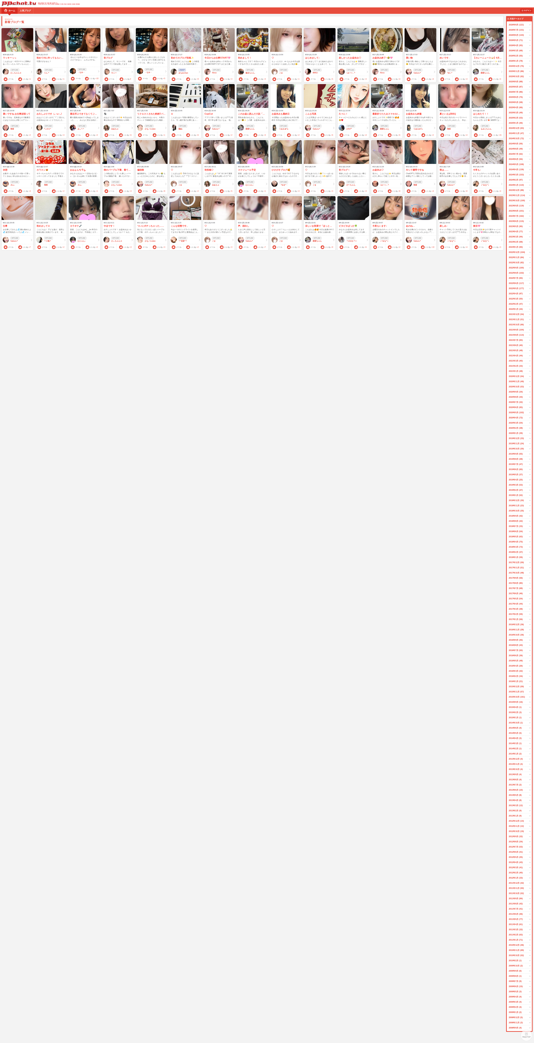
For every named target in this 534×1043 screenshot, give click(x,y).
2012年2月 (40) (516, 872)
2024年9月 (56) (516, 143)
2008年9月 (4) (515, 1028)
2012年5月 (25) (516, 857)
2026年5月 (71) (516, 40)
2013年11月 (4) (516, 764)
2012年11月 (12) (516, 826)
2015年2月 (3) (515, 712)
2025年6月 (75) (516, 97)
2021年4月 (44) (516, 355)
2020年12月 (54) (516, 376)
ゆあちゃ (115, 129)
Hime (214, 73)
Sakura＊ (417, 73)
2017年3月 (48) (516, 609)
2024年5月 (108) (516, 164)
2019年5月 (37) (516, 474)
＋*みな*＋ (485, 185)
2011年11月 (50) (516, 888)
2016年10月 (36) (516, 635)
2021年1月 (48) (516, 371)
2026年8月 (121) (516, 24)
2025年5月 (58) (516, 102)
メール (11, 79)
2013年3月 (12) (516, 805)
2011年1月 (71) (516, 940)
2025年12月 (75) (516, 66)
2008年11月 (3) (516, 1022)
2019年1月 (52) (516, 495)
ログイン (527, 10)
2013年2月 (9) (515, 810)
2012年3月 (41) (516, 867)
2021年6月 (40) (516, 345)
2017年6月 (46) (516, 593)
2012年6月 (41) (516, 852)
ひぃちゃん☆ (15, 73)
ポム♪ (12, 185)
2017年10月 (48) (516, 573)
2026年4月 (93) (516, 45)
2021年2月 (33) (516, 366)
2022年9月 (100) (516, 267)
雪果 (46, 185)
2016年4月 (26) (516, 666)
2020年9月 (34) (516, 392)
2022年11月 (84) (516, 257)
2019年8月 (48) (516, 459)
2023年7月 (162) (516, 216)
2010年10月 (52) (516, 955)
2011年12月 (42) (516, 883)
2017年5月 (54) (516, 598)
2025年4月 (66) (516, 107)
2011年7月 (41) (516, 909)
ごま (281, 73)
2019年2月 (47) (516, 490)
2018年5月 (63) (516, 536)
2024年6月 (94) (516, 159)
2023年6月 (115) (516, 221)
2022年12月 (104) (517, 252)
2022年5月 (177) (516, 288)
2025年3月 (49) (516, 112)
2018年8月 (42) (516, 521)
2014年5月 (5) (515, 733)
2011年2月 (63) (516, 934)
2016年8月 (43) (516, 645)
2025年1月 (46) (516, 123)
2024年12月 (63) (516, 128)
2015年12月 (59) (516, 686)
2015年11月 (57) (516, 691)
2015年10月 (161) (517, 697)
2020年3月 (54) (516, 423)
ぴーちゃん (350, 185)
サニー (114, 73)
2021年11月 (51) (516, 319)
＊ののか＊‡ (351, 241)
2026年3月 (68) (516, 50)
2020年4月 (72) (516, 417)
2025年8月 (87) (516, 87)
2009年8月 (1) (515, 976)
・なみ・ (81, 72)
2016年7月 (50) (516, 650)
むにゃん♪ (250, 185)
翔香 (12, 129)
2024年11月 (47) (516, 133)
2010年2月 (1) (515, 960)
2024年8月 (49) (516, 149)
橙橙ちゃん (485, 73)
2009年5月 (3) (515, 991)
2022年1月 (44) (516, 309)
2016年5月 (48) (516, 660)
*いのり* (47, 129)
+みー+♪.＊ (351, 73)
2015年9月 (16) (516, 702)
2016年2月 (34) (516, 676)
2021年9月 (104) (516, 330)
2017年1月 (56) (516, 619)
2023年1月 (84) (516, 247)
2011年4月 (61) (516, 924)
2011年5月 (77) (516, 919)
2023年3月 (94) (516, 236)
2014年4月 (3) (515, 738)
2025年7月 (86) (516, 92)
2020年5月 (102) (516, 412)
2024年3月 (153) (516, 174)
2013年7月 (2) (515, 785)
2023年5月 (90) (516, 226)
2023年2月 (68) (516, 242)
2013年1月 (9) (515, 816)
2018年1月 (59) (516, 557)
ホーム (12, 10)
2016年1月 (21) (516, 681)
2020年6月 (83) (516, 407)
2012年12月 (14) (516, 821)
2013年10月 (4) (516, 769)
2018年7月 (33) (516, 526)
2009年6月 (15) (516, 986)
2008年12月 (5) (516, 1017)
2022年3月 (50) (516, 299)
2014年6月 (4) (515, 728)
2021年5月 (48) (516, 350)
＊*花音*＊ (182, 241)
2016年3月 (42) (516, 671)
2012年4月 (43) (516, 862)
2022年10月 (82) (516, 262)
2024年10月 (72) (516, 138)
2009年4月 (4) (515, 996)
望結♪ (180, 129)
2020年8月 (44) (516, 397)
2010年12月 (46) (516, 945)
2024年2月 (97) (516, 180)
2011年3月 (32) (516, 929)
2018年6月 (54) (516, 531)
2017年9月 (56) (516, 578)
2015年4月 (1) (515, 707)
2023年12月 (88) (516, 190)
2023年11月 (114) (517, 195)
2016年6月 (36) (516, 655)
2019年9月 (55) (516, 454)
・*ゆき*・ (283, 185)
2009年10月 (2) (516, 965)
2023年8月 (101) (516, 211)
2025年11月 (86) (516, 71)
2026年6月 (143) (516, 35)
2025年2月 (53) (516, 118)
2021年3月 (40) (516, 361)
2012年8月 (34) (516, 841)
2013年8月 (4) (515, 779)
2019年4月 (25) (516, 479)
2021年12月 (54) (516, 314)
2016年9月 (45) (516, 640)
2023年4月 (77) (516, 231)
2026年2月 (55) (516, 55)
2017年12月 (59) (516, 562)
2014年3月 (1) (515, 743)
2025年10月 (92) (516, 76)
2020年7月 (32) (516, 402)
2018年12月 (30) (516, 500)
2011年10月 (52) (516, 893)
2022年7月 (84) (516, 278)
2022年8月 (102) (516, 273)
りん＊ (47, 73)
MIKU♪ (315, 73)
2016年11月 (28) (516, 629)
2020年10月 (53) (516, 386)
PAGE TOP (526, 1035)
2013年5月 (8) (515, 795)
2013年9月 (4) (515, 774)
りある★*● (283, 129)
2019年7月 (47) (516, 464)
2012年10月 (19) (516, 831)
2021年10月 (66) (516, 324)
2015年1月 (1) (515, 717)
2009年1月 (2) (515, 1012)
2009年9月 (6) (515, 971)
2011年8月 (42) (516, 903)
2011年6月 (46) (516, 914)
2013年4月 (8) (515, 800)
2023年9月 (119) (516, 205)
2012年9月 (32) (516, 836)
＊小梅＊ (47, 241)
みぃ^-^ (81, 129)
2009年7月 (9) (515, 981)
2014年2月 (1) (515, 748)
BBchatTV (40, 3)
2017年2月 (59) (516, 614)
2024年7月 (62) (516, 154)
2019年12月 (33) (516, 438)
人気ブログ (25, 10)
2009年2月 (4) (515, 1007)
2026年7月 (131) (516, 30)
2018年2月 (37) (516, 552)
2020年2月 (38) (516, 428)
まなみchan (183, 73)
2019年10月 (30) (516, 448)
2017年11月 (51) (516, 567)
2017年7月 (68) (516, 588)
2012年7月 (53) (516, 847)
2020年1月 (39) (516, 433)
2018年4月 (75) (516, 542)
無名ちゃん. (250, 73)
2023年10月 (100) (517, 200)
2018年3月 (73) (516, 547)
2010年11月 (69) (516, 950)
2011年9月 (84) (516, 898)
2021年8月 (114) (516, 335)
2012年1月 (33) (516, 878)
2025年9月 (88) (516, 81)
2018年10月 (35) (516, 510)
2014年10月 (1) (516, 722)
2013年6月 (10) (516, 790)
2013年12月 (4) (516, 759)
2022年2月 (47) (516, 304)
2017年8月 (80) (516, 583)
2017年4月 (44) (516, 604)
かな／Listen (150, 129)
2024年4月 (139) (516, 169)
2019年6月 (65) (516, 469)
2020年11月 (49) (516, 381)
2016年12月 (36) (516, 624)
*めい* (449, 73)
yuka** (349, 129)
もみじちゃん (486, 129)
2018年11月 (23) (516, 505)
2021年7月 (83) (516, 340)
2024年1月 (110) (516, 185)
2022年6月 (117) (516, 283)
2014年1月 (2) (515, 753)
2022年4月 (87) (516, 293)
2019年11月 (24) (516, 443)
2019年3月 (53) (516, 485)
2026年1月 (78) (516, 61)
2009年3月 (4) (515, 1002)
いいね (27, 79)
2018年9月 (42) (516, 516)
